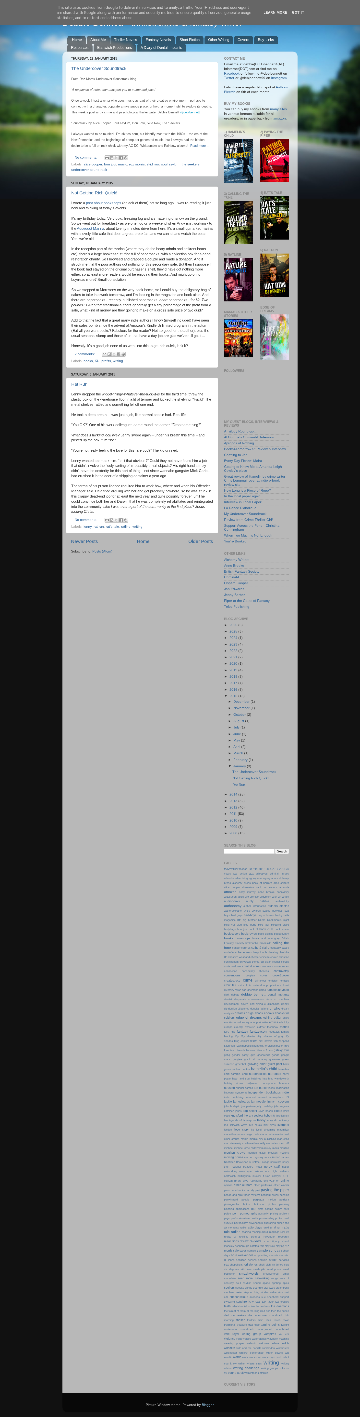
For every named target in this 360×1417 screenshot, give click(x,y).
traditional (229, 1324)
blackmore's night (278, 919)
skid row (153, 164)
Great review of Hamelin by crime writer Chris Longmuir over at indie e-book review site (254, 480)
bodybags (230, 929)
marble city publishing (263, 1138)
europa (228, 1027)
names (285, 1157)
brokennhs (251, 943)
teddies (284, 1301)
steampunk (282, 1287)
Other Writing (218, 40)
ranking (267, 1227)
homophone (269, 1083)
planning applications (237, 1208)
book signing (265, 933)
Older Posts (200, 541)
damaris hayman (278, 990)
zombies (263, 1372)
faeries (284, 1027)
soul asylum (170, 164)
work (245, 1357)
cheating (273, 952)
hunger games (244, 1087)
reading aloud (260, 1231)
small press (274, 1269)
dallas (262, 989)
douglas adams (259, 1008)
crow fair (230, 985)
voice (239, 1338)
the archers (263, 1306)
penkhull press (270, 1194)
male (256, 1134)
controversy (281, 971)
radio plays (254, 1227)
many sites (278, 109)
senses (252, 1259)
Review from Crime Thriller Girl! (248, 520)
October (240, 714)
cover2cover (281, 975)
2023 (233, 644)
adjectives (262, 873)
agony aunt (255, 878)
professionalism (240, 1218)
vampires (270, 1334)
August (239, 721)
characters (244, 952)
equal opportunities (257, 1022)
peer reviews (252, 1194)
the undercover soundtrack (265, 1315)
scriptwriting (261, 1255)
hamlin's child (239, 1073)
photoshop (259, 1204)
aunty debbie (257, 901)
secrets (273, 1255)
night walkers (280, 1171)
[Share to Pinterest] (125, 157)
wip (287, 1352)
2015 (233, 696)
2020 (233, 663)
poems (269, 1208)
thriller (240, 1320)
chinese (265, 957)
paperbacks (238, 1190)
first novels (265, 1040)
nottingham (244, 1175)
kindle (278, 1111)
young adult (236, 1373)
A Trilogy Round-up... (240, 431)
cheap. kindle (259, 952)
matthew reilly (257, 1143)
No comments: (86, 157)
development (231, 1003)
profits (106, 361)
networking (230, 1171)
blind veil (229, 924)
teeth (227, 1306)
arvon (285, 896)
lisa (226, 1124)
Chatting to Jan (236, 455)
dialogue (261, 1003)
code (227, 966)
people (245, 1199)
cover (263, 975)
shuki (262, 1264)
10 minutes (255, 869)
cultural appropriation (266, 985)
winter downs (274, 1352)
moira (275, 1148)
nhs (267, 1171)
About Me (98, 40)
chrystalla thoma (249, 961)
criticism (273, 980)
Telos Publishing (236, 606)
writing (118, 361)
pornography (248, 1213)
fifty (237, 1036)
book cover (282, 929)
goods (275, 1054)
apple (241, 896)
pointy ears (282, 1208)
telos (247, 1306)
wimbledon (268, 1348)
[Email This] (107, 157)
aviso (247, 910)
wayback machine (278, 1338)
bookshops (243, 938)
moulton (284, 1148)
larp (278, 1115)
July (236, 727)
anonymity (283, 892)
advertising (241, 878)
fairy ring (229, 1031)
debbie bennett (253, 994)
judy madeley (265, 1106)
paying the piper (275, 1190)
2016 (233, 689)
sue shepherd (269, 1297)
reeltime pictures (250, 1236)
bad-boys (250, 915)
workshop (255, 1357)
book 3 (253, 929)
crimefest (260, 980)
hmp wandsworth (278, 1078)
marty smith (241, 1143)
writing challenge (246, 1368)
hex (265, 1078)
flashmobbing (244, 1045)
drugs (249, 1013)
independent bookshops (264, 1092)
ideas (271, 1087)
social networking (258, 1278)
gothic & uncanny (255, 1059)
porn (235, 1213)
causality (275, 947)
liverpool (283, 1125)
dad (244, 989)
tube (257, 1324)
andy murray (247, 892)
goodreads (263, 1054)
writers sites (254, 1363)
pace (227, 1190)
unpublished (282, 1329)
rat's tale (112, 526)
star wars (269, 1287)
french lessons (246, 1050)
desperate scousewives (249, 999)
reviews (255, 1241)
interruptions (276, 1097)
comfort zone (251, 966)
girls (253, 1054)
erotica (273, 1022)
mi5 (287, 1143)
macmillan (283, 1129)
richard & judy (271, 1241)
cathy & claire (260, 947)
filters (253, 1041)
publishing (270, 1222)
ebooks (269, 1013)
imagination (282, 1087)
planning (284, 1204)
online (285, 1180)
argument (265, 896)
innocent (251, 1097)
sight (268, 1264)
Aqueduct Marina (90, 228)
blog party (249, 924)
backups (277, 910)
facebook (272, 1027)
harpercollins (257, 1074)
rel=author (270, 1236)
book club (266, 929)
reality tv (230, 1236)
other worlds (281, 1185)
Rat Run (79, 384)
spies (286, 1283)
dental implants (278, 994)
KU (97, 361)
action (243, 873)
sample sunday (268, 1250)
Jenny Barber (234, 595)
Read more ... (200, 146)
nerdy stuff (272, 1166)
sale (236, 1250)
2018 (233, 676)
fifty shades (248, 1036)
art (279, 896)
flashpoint (258, 1045)
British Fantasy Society (241, 571)
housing (229, 1088)
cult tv (247, 985)
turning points (270, 1324)
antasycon (230, 896)
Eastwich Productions (114, 47)
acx (251, 873)
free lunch (230, 1050)
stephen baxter (233, 1292)
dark (226, 994)
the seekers (190, 164)
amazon (279, 118)
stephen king (251, 1292)
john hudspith (232, 1106)
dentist (228, 999)
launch (285, 1115)
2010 (233, 820)
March (238, 753)
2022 (233, 651)
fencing (228, 1036)
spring (248, 1287)
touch (277, 1320)
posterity (263, 1213)
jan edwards (241, 1101)
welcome (264, 1343)
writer (241, 1363)
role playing (277, 1245)
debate (235, 994)
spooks (239, 1287)
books (88, 361)
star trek (258, 1287)
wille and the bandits (248, 1348)
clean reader (272, 961)
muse (267, 1157)
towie (286, 1320)
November (242, 708)
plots (261, 1208)
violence (229, 1338)
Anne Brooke (234, 565)
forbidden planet (274, 1045)
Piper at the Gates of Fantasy (247, 601)
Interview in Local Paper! (243, 502)
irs (287, 1097)
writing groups (269, 1368)
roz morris (137, 164)
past (257, 1190)
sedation (241, 1259)
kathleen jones (233, 1110)
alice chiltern (281, 882)
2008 (233, 833)
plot (253, 1209)
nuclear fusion (261, 1175)
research (283, 1236)
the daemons (280, 1306)
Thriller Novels (125, 40)
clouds (285, 961)
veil (287, 1334)
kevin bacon (265, 1110)
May (237, 740)
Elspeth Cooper (236, 583)
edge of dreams (249, 1017)
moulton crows (234, 1152)
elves (286, 1017)
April (237, 747)
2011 (233, 814)
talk (264, 1301)
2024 (233, 638)
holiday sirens (233, 1083)
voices (247, 1338)
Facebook (232, 73)
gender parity (240, 1054)
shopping (235, 1264)
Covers (243, 40)
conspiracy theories (255, 971)
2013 (233, 801)
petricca (284, 1199)
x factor (284, 1368)
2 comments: (85, 354)
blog (239, 924)
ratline (126, 526)
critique (284, 980)
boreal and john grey (266, 938)
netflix (285, 1166)
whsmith (229, 1348)
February (241, 760)
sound (257, 1283)
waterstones (259, 1338)
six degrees (231, 1269)
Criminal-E (232, 577)
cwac (238, 989)
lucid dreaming (265, 1129)
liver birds (270, 1124)
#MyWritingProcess (235, 868)
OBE (286, 1175)
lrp (252, 1129)
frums (269, 1050)
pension (284, 1194)
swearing (229, 1301)
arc (247, 896)
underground (264, 1329)
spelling (276, 1283)
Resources (80, 47)
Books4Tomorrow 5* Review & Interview (255, 449)
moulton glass (257, 1152)
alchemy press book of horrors (252, 882)
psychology (241, 1222)
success (255, 1297)
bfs (239, 920)
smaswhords (271, 1273)
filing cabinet (241, 1040)
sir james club (280, 1264)
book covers (232, 933)
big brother (250, 919)
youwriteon (250, 1372)
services (284, 1259)
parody (250, 1190)
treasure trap (245, 1324)
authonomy (232, 906)
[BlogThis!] (111, 157)
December (242, 701)
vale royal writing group (242, 1334)
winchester (282, 1348)
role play (265, 1245)
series (273, 1260)
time (260, 1320)
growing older (257, 1064)
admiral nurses (279, 873)
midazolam (257, 1148)
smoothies (230, 1278)
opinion (228, 1185)
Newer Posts (84, 541)
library (285, 1120)
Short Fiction (190, 40)
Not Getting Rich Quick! (94, 192)
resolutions (231, 1241)
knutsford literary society (247, 1115)
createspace (232, 980)
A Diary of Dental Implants (161, 47)
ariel (274, 896)
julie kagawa (281, 1106)
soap (241, 1278)
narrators (275, 1162)
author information (254, 905)
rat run (99, 526)
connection (230, 971)
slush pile (259, 1269)
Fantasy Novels (158, 40)
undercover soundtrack (89, 170)
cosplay (250, 975)
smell (286, 1273)
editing (267, 1017)
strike (273, 1292)
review (244, 1241)
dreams (240, 1013)
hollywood (252, 1083)
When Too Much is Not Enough (248, 535)
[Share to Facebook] (121, 157)
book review (249, 933)
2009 (233, 827)
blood (286, 924)
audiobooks (232, 901)
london (228, 1129)
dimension (273, 1003)
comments (267, 966)
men (281, 1143)
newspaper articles (251, 1171)
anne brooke (266, 892)
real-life (284, 1231)
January (240, 766)
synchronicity (245, 1301)
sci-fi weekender (242, 1255)
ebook (259, 1013)
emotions (239, 1022)
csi (239, 985)
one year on (271, 1180)
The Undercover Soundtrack (98, 68)
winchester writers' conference (244, 1352)
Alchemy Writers (236, 560)
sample (251, 1250)
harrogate (274, 1074)
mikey (267, 1148)
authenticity (282, 901)
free (286, 1045)
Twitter (229, 78)
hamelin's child (264, 1068)
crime (247, 980)
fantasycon (258, 1031)
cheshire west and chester (244, 957)
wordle (228, 1357)
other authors (243, 1185)
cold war (236, 966)
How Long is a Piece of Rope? (247, 490)
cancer (236, 947)
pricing (274, 1213)
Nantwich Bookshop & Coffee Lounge (246, 1162)
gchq (227, 1054)
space (266, 1283)
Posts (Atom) (102, 551)
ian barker (261, 1088)
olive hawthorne (252, 1180)
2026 (233, 625)
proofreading (266, 1218)
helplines (256, 1078)
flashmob (229, 1045)
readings (274, 1231)
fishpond (284, 1040)
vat (280, 1334)
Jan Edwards (234, 589)
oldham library (232, 1180)
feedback (274, 1031)
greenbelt (240, 1064)
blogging (276, 924)
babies (266, 910)
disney (285, 1003)
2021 (233, 657)
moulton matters (278, 1152)
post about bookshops (103, 203)
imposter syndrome (235, 1092)
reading (246, 1231)
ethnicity (284, 1022)
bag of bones (266, 915)
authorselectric (233, 910)
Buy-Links (266, 40)
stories (265, 1292)
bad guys (237, 915)
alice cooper (93, 164)
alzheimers (270, 887)
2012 (233, 807)
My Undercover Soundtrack (245, 514)
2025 (233, 631)
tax (277, 1301)
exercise (250, 1027)
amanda (284, 887)
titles (268, 1320)
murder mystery (254, 1157)
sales (243, 1250)
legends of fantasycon (242, 1120)
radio (243, 1227)
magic (249, 1134)
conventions (232, 975)
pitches (272, 1204)
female (285, 1031)
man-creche (267, 1134)
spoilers (229, 1287)
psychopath (256, 1222)
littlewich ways (239, 1124)
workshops (269, 1357)
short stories (249, 1264)
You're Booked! (236, 541)
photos (246, 1204)
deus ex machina (277, 999)
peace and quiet (233, 1194)
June (237, 734)
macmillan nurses (234, 1134)
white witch (280, 1343)
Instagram (279, 78)
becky (278, 915)
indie (285, 1092)
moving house (233, 1157)
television (237, 1306)
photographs (231, 1204)
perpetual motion (264, 1199)
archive (254, 896)
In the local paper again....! (244, 496)
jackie (228, 1101)
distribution (230, 1008)
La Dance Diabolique (240, 508)
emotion (228, 1022)
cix (262, 961)
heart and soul (241, 1078)
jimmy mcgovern (278, 1101)
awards (256, 910)
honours (284, 1083)
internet (262, 1097)
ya (225, 1373)
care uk (246, 947)
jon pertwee (248, 1106)
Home (77, 40)
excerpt (238, 1027)
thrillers (251, 1320)
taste (271, 1301)
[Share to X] (116, 157)
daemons (252, 989)
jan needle (258, 1101)
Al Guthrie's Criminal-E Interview (249, 437)
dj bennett (244, 1008)
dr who (275, 1008)
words (237, 1357)
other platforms (263, 1185)
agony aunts (270, 878)
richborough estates (247, 1245)
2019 (233, 670)
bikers (261, 919)
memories (272, 1143)
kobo (267, 1115)
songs (274, 1278)
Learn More (275, 12)
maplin (244, 1138)
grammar (274, 1059)
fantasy (242, 1031)
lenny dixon (273, 1120)
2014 (233, 794)
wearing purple (234, 1343)
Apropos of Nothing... (240, 443)
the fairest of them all (236, 1310)
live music (255, 1124)
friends (261, 1050)
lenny (88, 526)
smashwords (249, 1273)
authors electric (278, 906)
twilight (285, 1324)
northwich (230, 1175)
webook (251, 1343)
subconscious (239, 1297)
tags (258, 1301)
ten (253, 1306)
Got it (298, 12)
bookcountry (281, 933)
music (122, 164)
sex (226, 1264)
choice (274, 957)
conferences (281, 966)
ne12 (259, 1166)
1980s (268, 868)
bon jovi (110, 164)
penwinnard (231, 1199)
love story (241, 1129)
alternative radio (252, 887)
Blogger (208, 1405)
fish (276, 1040)
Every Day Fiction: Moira (243, 461)
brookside (265, 943)
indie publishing (233, 1097)
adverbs (229, 878)
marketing (283, 1138)
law (226, 1120)
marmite (229, 1143)
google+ (237, 1059)
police (227, 1213)
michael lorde (242, 1148)
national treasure (242, 1166)
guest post (275, 1064)
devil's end (247, 1003)
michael (228, 1148)
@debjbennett (190, 112)
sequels (262, 1259)
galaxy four (281, 1050)
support (284, 1297)
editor (277, 1017)
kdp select (250, 1111)
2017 (233, 683)
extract (261, 1027)
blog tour (263, 924)
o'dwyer (276, 1175)
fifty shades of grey (270, 1036)
